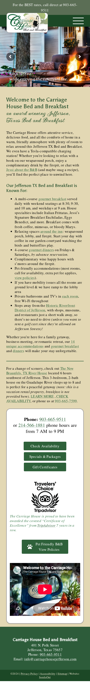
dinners (18, 350)
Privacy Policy (29, 673)
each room (70, 296)
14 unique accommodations (40, 344)
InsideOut (45, 677)
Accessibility (47, 673)
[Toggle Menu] (78, 21)
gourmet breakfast (52, 198)
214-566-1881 (31, 425)
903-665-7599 (66, 400)
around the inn (51, 231)
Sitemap (62, 673)
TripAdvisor (46, 525)
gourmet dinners (41, 249)
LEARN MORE (42, 396)
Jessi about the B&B (21, 169)
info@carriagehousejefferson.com (50, 659)
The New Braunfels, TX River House (40, 370)
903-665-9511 (52, 419)
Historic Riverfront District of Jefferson (45, 307)
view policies (25, 277)
